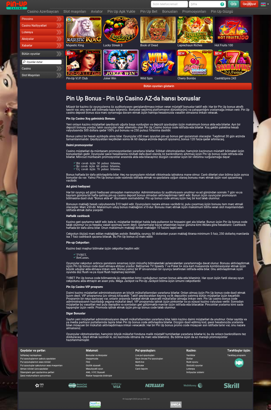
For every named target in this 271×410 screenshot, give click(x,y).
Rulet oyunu (192, 362)
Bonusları (170, 11)
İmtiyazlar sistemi (195, 372)
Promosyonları (194, 11)
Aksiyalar (28, 39)
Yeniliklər (190, 355)
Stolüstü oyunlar (194, 365)
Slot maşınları (74, 11)
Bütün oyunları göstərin (159, 86)
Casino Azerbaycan (43, 11)
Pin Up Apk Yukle (121, 11)
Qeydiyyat (249, 4)
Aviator (97, 11)
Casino (26, 68)
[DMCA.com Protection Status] (176, 404)
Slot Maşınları (31, 75)
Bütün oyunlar (31, 54)
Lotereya (27, 32)
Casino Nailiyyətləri (34, 25)
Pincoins (27, 19)
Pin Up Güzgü (222, 11)
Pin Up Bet (148, 11)
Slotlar (189, 358)
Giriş (233, 4)
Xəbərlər (27, 45)
